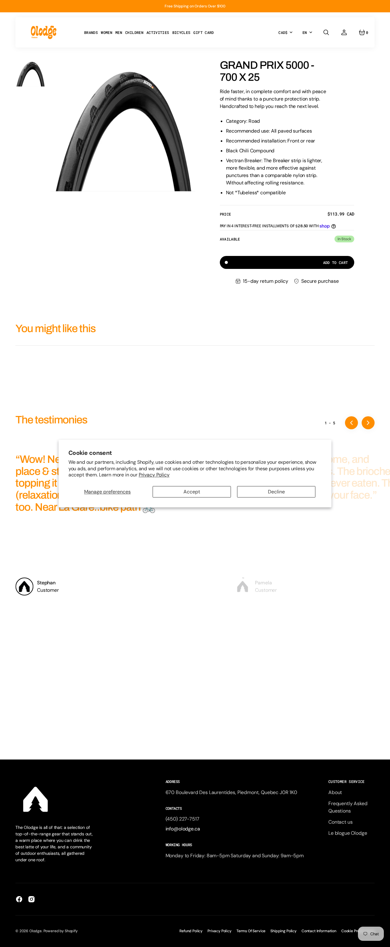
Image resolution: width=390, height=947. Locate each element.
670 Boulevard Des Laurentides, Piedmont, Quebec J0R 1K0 (231, 792)
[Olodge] (43, 32)
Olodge (35, 930)
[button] (326, 32)
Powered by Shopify (60, 930)
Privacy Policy (154, 474)
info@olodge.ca (183, 829)
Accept (191, 491)
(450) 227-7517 (182, 819)
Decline (276, 491)
